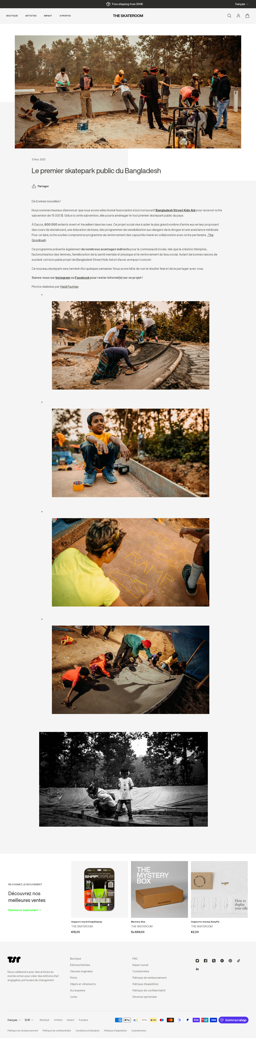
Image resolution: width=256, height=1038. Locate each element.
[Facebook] (205, 961)
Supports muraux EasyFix (205, 922)
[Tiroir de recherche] (229, 16)
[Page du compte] (238, 16)
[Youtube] (222, 961)
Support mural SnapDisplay (86, 922)
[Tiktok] (238, 961)
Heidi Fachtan (69, 286)
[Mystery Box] (159, 889)
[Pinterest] (230, 961)
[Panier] (247, 16)
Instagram (62, 277)
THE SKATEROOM (82, 926)
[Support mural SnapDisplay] (99, 889)
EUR (27, 1020)
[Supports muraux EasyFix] (219, 889)
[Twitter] (214, 961)
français (240, 4)
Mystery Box (138, 922)
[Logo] (128, 16)
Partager (43, 186)
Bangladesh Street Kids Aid (175, 210)
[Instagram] (197, 961)
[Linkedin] (197, 969)
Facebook (82, 277)
